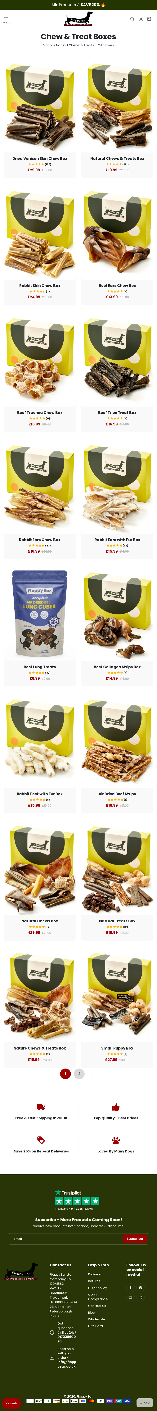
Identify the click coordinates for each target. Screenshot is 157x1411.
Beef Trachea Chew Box (39, 412)
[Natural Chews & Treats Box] (117, 105)
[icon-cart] (149, 18)
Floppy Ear (85, 1396)
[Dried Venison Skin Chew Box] (40, 105)
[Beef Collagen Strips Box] (117, 613)
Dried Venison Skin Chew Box (39, 158)
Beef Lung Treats (40, 667)
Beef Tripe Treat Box (117, 412)
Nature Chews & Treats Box (40, 1048)
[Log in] (140, 19)
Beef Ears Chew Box (117, 285)
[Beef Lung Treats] (40, 613)
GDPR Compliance (98, 1296)
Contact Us (97, 1306)
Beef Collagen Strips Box (117, 667)
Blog (91, 1312)
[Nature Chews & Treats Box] (40, 994)
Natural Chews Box (39, 921)
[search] (132, 18)
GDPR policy (97, 1288)
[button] (40, 164)
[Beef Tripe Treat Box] (117, 359)
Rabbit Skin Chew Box (39, 285)
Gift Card (95, 1326)
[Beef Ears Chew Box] (117, 232)
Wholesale (96, 1319)
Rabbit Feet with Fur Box (40, 794)
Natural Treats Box (117, 921)
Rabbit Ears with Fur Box (117, 539)
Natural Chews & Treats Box (117, 158)
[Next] (92, 1074)
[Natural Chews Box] (40, 867)
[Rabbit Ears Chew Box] (40, 486)
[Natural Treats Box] (117, 867)
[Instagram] (140, 1287)
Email (18, 1239)
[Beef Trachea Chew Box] (40, 359)
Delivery (94, 1274)
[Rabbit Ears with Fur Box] (117, 486)
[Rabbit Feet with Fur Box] (40, 740)
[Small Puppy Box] (117, 994)
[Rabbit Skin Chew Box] (40, 232)
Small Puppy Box (117, 1048)
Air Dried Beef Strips (117, 794)
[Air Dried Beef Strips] (117, 740)
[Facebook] (130, 1287)
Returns (94, 1281)
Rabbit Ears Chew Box (39, 539)
